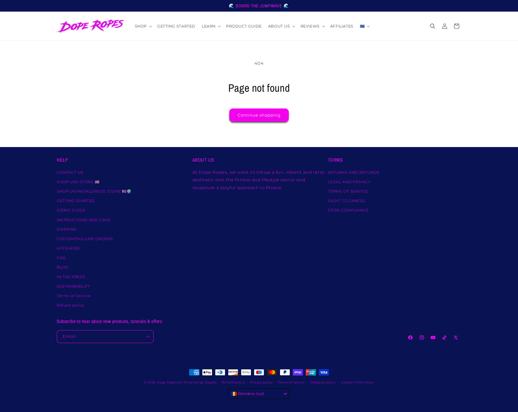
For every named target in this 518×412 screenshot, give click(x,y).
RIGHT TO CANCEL (346, 200)
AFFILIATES (68, 248)
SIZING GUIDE (71, 210)
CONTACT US (70, 172)
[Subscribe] (147, 336)
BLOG (63, 267)
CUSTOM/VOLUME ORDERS (85, 238)
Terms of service (291, 382)
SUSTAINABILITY (73, 286)
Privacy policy (261, 382)
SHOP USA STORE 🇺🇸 (78, 181)
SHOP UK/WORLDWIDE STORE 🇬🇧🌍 (94, 191)
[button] (143, 26)
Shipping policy (323, 382)
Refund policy (71, 305)
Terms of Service (74, 295)
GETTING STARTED (76, 200)
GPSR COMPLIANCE (348, 210)
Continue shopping (259, 115)
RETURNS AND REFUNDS (353, 172)
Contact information (357, 382)
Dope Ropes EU (170, 382)
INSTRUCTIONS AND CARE (84, 219)
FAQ (61, 257)
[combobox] (259, 393)
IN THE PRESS (71, 276)
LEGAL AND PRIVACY (349, 181)
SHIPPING (67, 229)
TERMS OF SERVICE (348, 191)
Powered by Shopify (200, 382)
